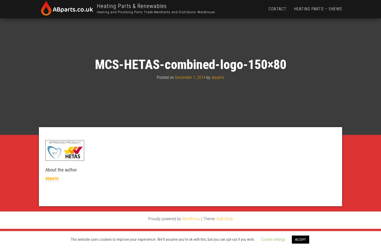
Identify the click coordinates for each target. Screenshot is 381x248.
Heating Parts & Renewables (132, 6)
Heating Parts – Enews (318, 8)
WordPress (191, 218)
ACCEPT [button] (300, 240)
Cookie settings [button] (273, 239)
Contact (277, 8)
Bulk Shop (225, 218)
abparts (217, 77)
